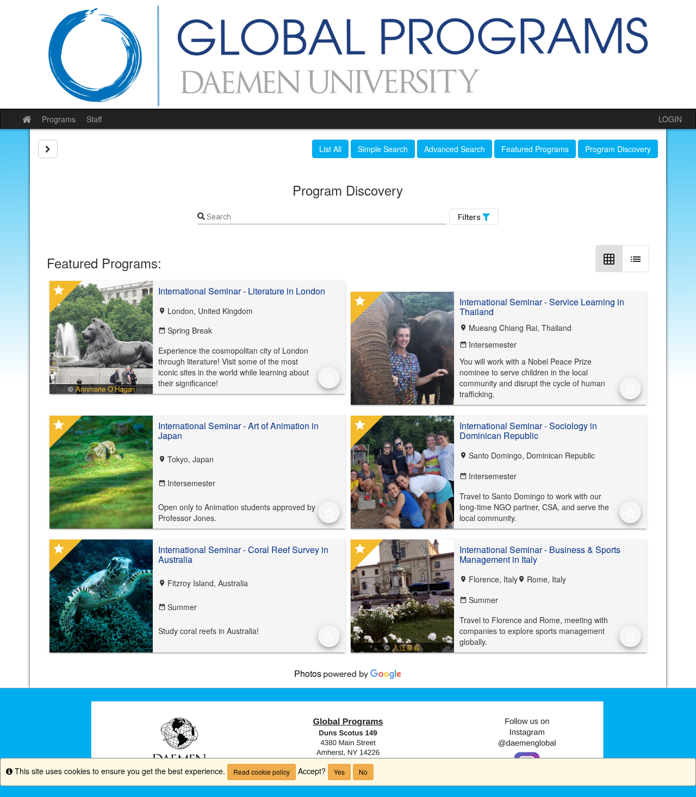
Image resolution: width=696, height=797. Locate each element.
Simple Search (383, 148)
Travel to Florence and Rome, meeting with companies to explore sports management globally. (533, 630)
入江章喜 (406, 647)
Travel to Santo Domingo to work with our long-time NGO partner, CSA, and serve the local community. (534, 507)
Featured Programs (535, 148)
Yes (339, 771)
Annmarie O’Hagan (105, 389)
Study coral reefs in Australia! (208, 630)
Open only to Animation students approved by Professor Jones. (236, 512)
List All (330, 148)
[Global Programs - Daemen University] (348, 54)
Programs (59, 119)
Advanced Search (454, 148)
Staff (94, 119)
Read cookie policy (261, 771)
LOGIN (670, 119)
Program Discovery (618, 148)
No (363, 771)
